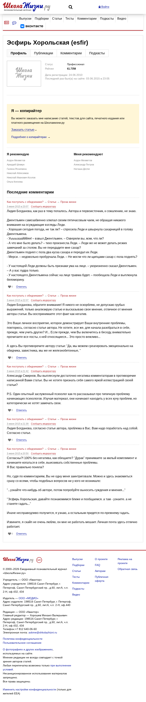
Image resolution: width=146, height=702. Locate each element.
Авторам (100, 570)
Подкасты (107, 18)
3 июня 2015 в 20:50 (18, 453)
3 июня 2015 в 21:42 (18, 371)
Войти (105, 6)
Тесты (69, 18)
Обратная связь (127, 569)
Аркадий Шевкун (16, 164)
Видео (121, 18)
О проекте (101, 559)
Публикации (43, 53)
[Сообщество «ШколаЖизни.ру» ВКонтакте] (31, 26)
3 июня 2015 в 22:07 (18, 300)
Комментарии (87, 18)
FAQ (97, 565)
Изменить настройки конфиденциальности (29, 689)
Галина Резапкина (17, 169)
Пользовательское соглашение (22, 642)
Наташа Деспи (82, 169)
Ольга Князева (15, 181)
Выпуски (25, 18)
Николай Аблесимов (18, 173)
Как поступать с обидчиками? (25, 201)
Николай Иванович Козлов (21, 177)
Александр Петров (84, 164)
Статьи (57, 18)
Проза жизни (68, 201)
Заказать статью (22, 129)
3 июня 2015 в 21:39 (18, 423)
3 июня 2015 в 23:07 (18, 206)
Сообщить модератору (43, 206)
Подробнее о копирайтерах (29, 137)
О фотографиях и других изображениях (28, 649)
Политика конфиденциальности (22, 638)
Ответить (21, 286)
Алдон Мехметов (16, 160)
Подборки (42, 18)
